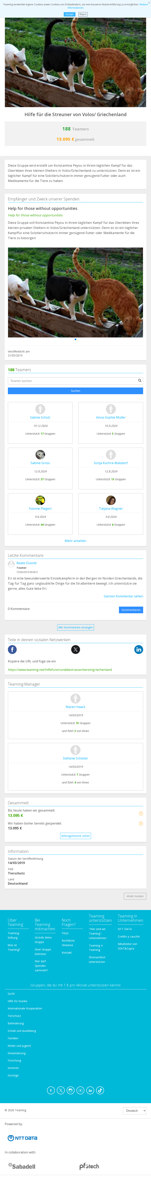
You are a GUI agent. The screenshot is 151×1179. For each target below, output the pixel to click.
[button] (75, 339)
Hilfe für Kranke (17, 1001)
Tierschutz (14, 1016)
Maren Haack (75, 707)
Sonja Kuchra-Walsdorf (111, 463)
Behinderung (16, 1023)
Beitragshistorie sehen (75, 836)
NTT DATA (125, 929)
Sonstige (13, 1075)
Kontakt (67, 952)
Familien (13, 1038)
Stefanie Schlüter (75, 758)
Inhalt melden (135, 896)
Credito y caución (129, 936)
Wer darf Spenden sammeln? (41, 965)
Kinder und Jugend (19, 1046)
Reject (83, 14)
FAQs (65, 933)
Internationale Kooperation (25, 1008)
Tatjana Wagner (111, 508)
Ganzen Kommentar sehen (123, 596)
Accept (69, 14)
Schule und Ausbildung (22, 1031)
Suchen (75, 391)
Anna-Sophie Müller (111, 417)
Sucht (11, 993)
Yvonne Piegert (40, 508)
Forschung (14, 1060)
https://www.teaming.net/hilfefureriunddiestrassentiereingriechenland (60, 670)
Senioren (13, 1068)
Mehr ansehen (75, 541)
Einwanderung (17, 1053)
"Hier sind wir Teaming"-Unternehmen (97, 933)
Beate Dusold (26, 563)
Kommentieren (131, 610)
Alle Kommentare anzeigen (75, 627)
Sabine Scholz (40, 417)
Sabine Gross (40, 463)
